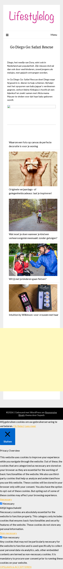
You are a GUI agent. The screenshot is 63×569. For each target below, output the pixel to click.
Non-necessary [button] (8, 533)
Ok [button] (15, 426)
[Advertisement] (31, 359)
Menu (54, 34)
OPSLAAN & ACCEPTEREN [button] (16, 566)
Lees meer (30, 426)
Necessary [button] (6, 499)
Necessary (8, 503)
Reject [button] (20, 426)
